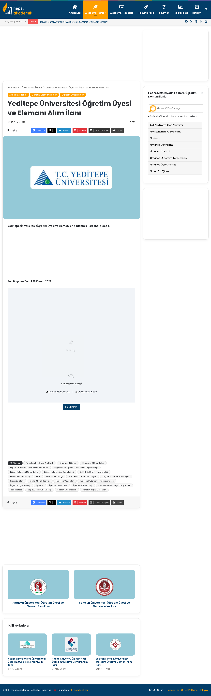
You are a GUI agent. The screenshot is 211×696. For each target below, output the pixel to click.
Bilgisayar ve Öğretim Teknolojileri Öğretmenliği (76, 467)
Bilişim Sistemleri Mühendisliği (24, 472)
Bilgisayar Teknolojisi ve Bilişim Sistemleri (29, 467)
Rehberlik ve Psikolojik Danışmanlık (114, 485)
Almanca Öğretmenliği (163, 164)
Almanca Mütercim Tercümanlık (168, 158)
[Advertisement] (71, 53)
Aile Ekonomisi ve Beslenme (165, 131)
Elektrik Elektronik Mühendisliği (94, 472)
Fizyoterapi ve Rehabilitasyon (116, 476)
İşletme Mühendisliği (82, 485)
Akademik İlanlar (32, 87)
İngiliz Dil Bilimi (17, 481)
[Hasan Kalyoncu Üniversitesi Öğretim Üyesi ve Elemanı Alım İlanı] (71, 644)
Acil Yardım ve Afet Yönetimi (166, 125)
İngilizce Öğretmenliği (20, 485)
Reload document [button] (59, 391)
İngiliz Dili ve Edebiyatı (40, 481)
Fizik (38, 476)
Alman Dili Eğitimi (159, 171)
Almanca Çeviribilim (161, 144)
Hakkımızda (173, 690)
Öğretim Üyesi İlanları (72, 94)
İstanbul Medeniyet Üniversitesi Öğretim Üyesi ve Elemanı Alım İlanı (27, 662)
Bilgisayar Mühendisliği (93, 463)
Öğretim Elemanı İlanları (44, 94)
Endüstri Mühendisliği (20, 476)
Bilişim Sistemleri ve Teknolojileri (59, 472)
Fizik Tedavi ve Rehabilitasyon (82, 476)
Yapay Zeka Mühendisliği (39, 489)
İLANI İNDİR (71, 407)
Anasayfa (15, 87)
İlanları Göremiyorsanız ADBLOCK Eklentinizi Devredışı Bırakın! (74, 22)
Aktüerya (155, 138)
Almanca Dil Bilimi (160, 151)
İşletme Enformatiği (58, 485)
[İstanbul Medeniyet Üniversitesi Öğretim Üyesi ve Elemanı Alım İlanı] (27, 644)
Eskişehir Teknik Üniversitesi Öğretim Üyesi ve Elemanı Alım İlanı (114, 662)
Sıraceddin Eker (79, 690)
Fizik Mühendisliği (54, 476)
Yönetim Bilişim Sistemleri (94, 489)
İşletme (39, 485)
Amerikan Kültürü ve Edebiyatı (39, 463)
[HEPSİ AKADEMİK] (17, 9)
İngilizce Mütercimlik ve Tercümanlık (97, 481)
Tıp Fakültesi (16, 489)
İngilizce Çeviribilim (65, 481)
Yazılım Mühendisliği (66, 489)
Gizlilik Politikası (189, 690)
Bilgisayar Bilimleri (68, 463)
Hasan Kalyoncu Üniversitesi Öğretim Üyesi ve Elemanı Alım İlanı (70, 662)
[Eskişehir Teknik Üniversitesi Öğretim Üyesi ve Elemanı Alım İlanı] (115, 644)
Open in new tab (87, 391)
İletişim (204, 690)
